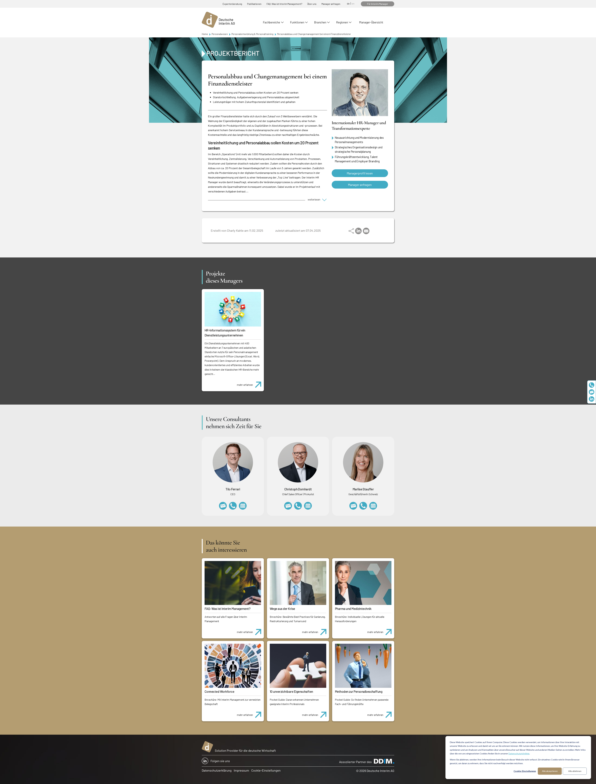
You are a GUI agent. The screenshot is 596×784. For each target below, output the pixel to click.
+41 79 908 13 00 (363, 506)
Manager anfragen (330, 3)
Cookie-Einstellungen (525, 771)
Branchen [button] (320, 22)
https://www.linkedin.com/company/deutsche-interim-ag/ (591, 399)
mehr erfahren (245, 384)
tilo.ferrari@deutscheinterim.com (223, 506)
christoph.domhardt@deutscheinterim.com (288, 506)
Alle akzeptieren (550, 771)
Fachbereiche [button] (271, 22)
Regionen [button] (342, 22)
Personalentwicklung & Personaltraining (252, 33)
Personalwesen (220, 33)
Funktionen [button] (297, 22)
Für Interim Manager (377, 3)
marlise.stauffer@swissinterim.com (353, 506)
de (348, 3)
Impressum (241, 770)
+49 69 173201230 (591, 385)
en (353, 3)
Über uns (311, 3)
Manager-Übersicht (371, 22)
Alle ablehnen (574, 771)
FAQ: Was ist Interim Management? (284, 3)
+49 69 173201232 (298, 506)
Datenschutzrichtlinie (518, 753)
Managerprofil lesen (360, 173)
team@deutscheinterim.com (591, 392)
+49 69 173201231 (233, 506)
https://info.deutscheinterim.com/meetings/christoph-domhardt (308, 506)
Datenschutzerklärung (217, 770)
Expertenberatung (232, 3)
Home (205, 33)
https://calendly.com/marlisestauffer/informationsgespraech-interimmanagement (373, 506)
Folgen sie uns (220, 761)
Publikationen (254, 3)
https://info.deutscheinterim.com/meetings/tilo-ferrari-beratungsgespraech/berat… (243, 506)
